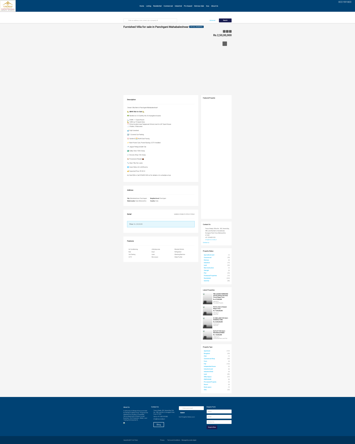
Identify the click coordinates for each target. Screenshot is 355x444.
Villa (205, 389)
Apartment (207, 351)
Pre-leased (188, 6)
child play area (156, 249)
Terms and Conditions (173, 440)
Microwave (155, 257)
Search (225, 20)
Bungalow (207, 353)
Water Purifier (178, 257)
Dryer (153, 252)
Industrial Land (208, 369)
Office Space (207, 376)
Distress (206, 260)
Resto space (207, 387)
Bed (130, 252)
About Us (214, 6)
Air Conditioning (133, 249)
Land (205, 265)
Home (142, 6)
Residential (157, 6)
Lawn (153, 254)
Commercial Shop (209, 358)
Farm (205, 361)
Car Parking (132, 254)
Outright (206, 270)
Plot (205, 273)
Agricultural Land (209, 255)
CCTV (130, 257)
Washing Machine (180, 254)
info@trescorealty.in (211, 239)
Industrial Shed (208, 371)
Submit (182, 412)
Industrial (178, 6)
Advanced (212, 20)
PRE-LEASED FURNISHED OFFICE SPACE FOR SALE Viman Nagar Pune (220, 295)
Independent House (210, 366)
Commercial (168, 6)
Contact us (206, 242)
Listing (148, 6)
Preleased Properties (210, 275)
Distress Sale (199, 6)
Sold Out (206, 280)
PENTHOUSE (207, 379)
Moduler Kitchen (179, 249)
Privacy (162, 440)
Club (205, 356)
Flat (205, 364)
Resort (206, 384)
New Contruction (209, 268)
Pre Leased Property (210, 382)
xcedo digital (192, 440)
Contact (143, 14)
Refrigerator (178, 252)
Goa (207, 6)
